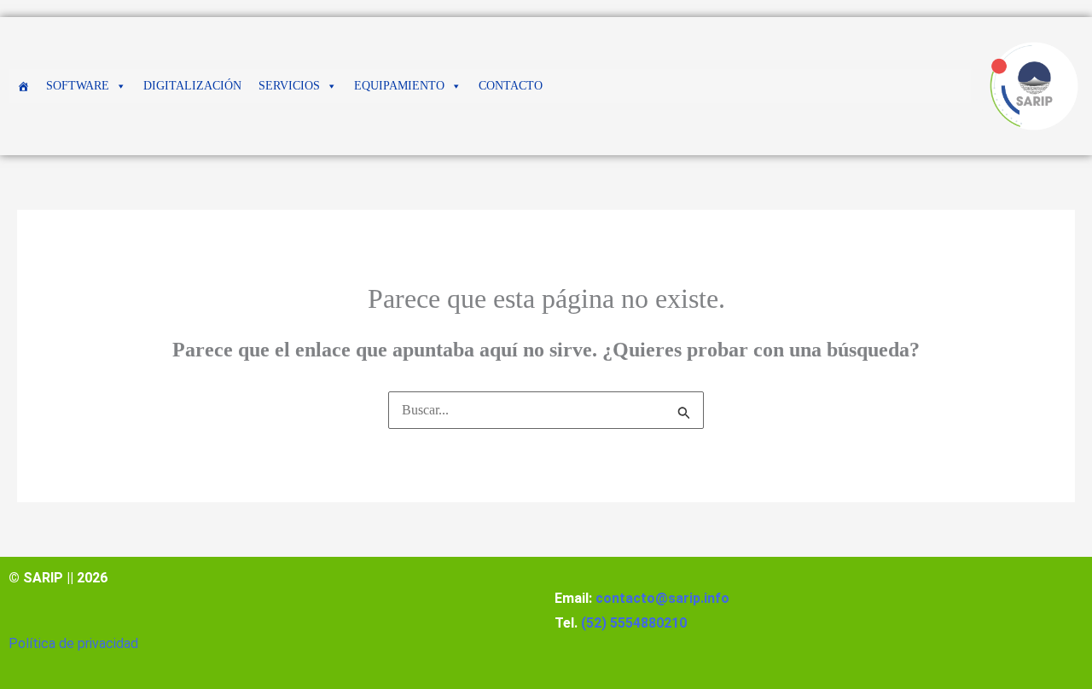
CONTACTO (511, 85)
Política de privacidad (73, 643)
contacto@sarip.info (662, 598)
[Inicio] (23, 86)
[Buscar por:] (546, 409)
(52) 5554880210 (634, 623)
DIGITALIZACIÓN (192, 85)
